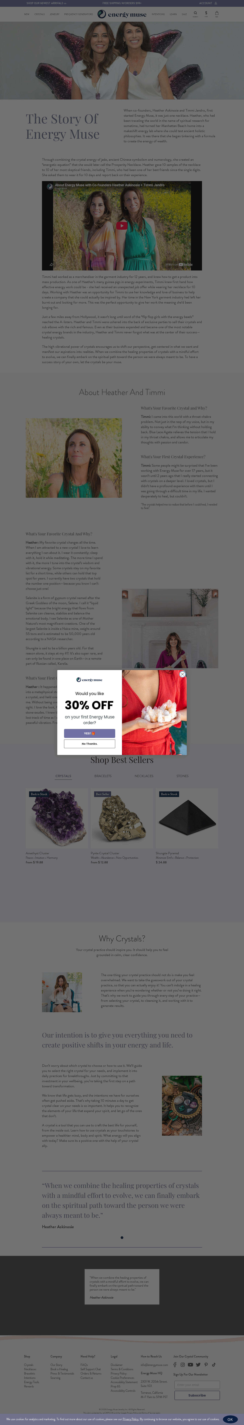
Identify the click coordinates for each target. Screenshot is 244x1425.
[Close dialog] (182, 674)
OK (230, 1419)
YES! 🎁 (89, 733)
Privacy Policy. (131, 1419)
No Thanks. (89, 744)
